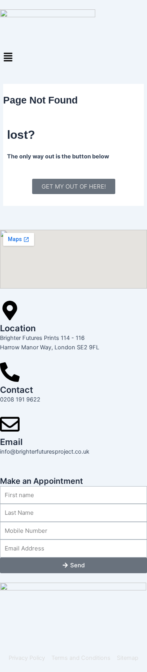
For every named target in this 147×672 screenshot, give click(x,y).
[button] (73, 57)
